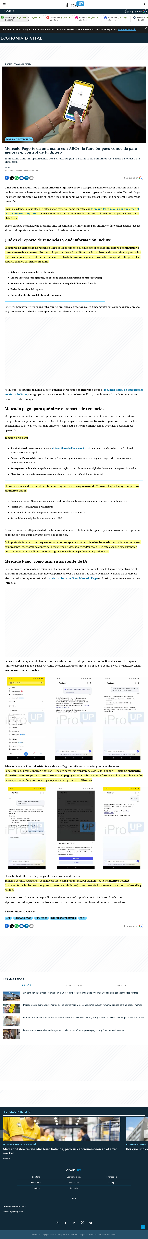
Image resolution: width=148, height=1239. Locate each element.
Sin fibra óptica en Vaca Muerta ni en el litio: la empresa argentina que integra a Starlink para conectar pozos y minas (80, 992)
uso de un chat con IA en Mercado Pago (72, 578)
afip (8, 918)
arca (82, 918)
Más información (127, 29)
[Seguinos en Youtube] (90, 1223)
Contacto (74, 1188)
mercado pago (23, 918)
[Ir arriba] (143, 1227)
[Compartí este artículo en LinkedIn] (21, 178)
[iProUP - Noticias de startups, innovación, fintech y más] (74, 4)
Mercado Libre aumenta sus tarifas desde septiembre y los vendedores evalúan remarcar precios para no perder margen (82, 1004)
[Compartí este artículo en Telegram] (26, 178)
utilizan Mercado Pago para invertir (71, 448)
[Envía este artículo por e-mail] (31, 178)
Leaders (36, 1188)
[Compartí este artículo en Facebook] (7, 178)
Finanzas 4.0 (112, 1177)
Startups (111, 1182)
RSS (74, 1198)
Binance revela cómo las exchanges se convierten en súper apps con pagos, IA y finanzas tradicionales (73, 1030)
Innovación (74, 1182)
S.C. (9, 167)
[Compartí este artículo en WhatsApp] (16, 178)
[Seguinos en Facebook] (65, 1223)
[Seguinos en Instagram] (57, 1223)
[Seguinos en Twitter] (82, 1223)
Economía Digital (74, 1177)
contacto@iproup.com (13, 1212)
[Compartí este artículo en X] (12, 178)
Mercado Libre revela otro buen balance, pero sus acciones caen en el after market (60, 1151)
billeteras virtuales (63, 918)
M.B (8, 1158)
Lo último (36, 1177)
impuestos (41, 918)
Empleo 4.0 (36, 1182)
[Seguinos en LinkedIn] (74, 1223)
